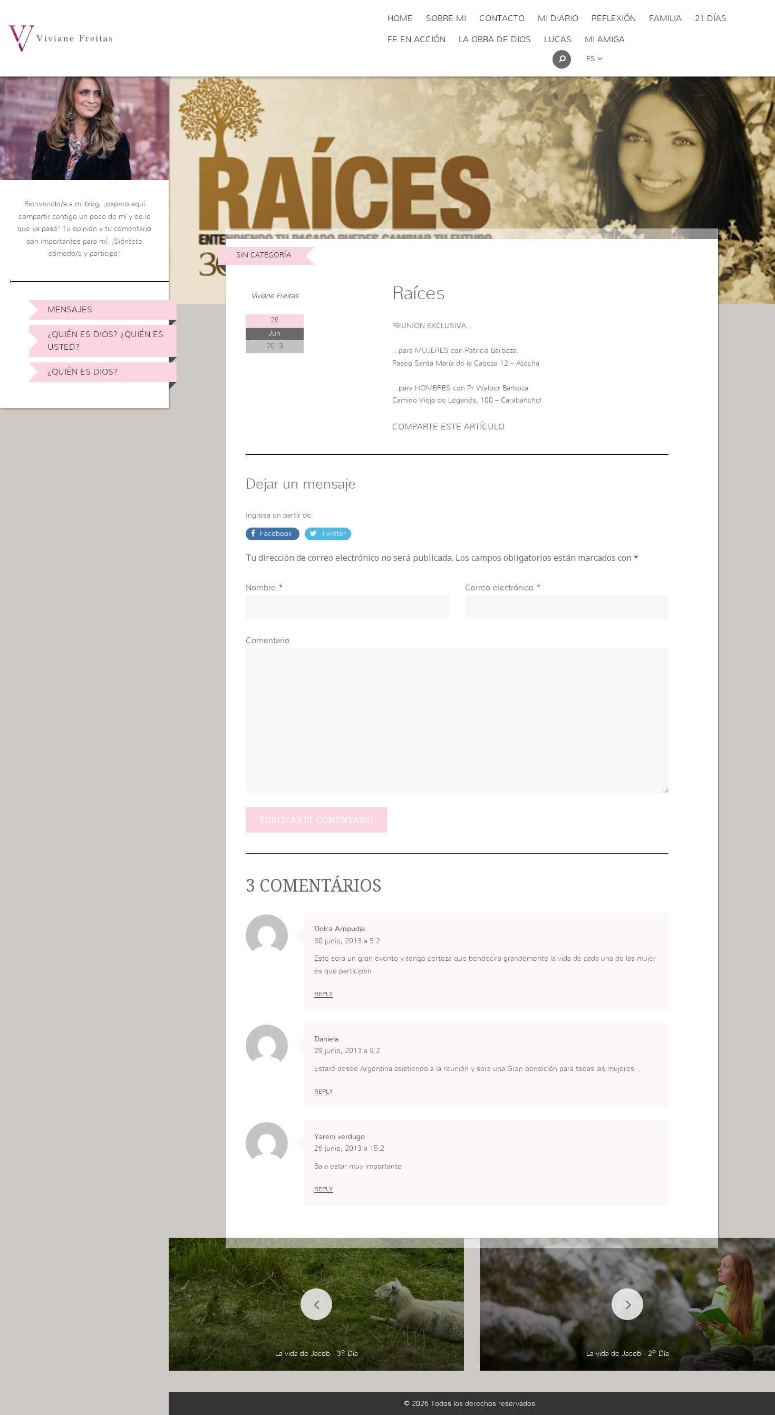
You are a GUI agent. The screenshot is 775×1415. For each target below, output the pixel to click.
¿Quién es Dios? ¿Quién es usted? (105, 340)
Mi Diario (558, 18)
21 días (710, 18)
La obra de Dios (495, 39)
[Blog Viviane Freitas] (60, 38)
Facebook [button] (276, 534)
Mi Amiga (605, 39)
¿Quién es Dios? (82, 372)
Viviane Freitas (274, 296)
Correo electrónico (499, 588)
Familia (665, 18)
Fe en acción (416, 39)
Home (400, 18)
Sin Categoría (263, 255)
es (591, 59)
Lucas (557, 39)
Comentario (267, 640)
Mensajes (69, 309)
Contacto (502, 18)
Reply (323, 994)
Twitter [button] (332, 534)
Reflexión (614, 18)
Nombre (261, 588)
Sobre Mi (446, 18)
